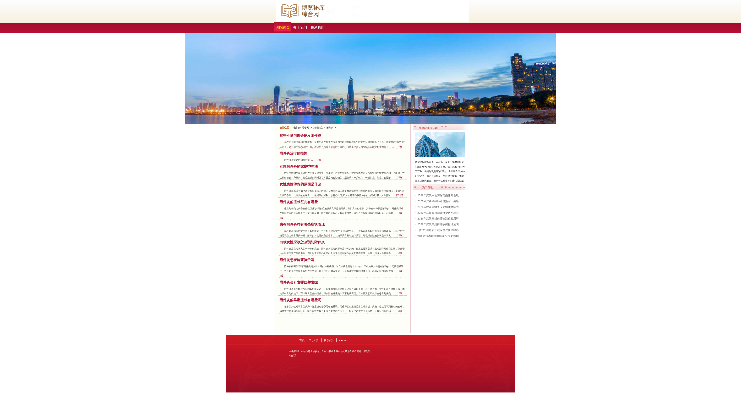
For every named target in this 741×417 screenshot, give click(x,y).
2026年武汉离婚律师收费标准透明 (438, 224)
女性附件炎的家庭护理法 (299, 166)
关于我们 (300, 27)
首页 (302, 340)
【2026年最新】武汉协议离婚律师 (438, 230)
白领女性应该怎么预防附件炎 (302, 242)
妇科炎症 (318, 127)
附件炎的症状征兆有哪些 (299, 202)
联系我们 (317, 27)
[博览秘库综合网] (440, 155)
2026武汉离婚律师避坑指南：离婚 (438, 201)
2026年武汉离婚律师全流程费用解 (438, 218)
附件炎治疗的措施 (293, 153)
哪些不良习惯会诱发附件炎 (300, 135)
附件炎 (330, 127)
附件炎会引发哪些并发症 (299, 282)
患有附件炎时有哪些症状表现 (302, 224)
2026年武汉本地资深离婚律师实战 (438, 206)
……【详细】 (398, 146)
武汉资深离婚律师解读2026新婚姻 (438, 235)
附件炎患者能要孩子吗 (297, 260)
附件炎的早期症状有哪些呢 (300, 300)
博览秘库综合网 (301, 127)
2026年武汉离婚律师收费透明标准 (438, 212)
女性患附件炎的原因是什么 (300, 184)
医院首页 (283, 27)
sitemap (343, 340)
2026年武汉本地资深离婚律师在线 (438, 195)
